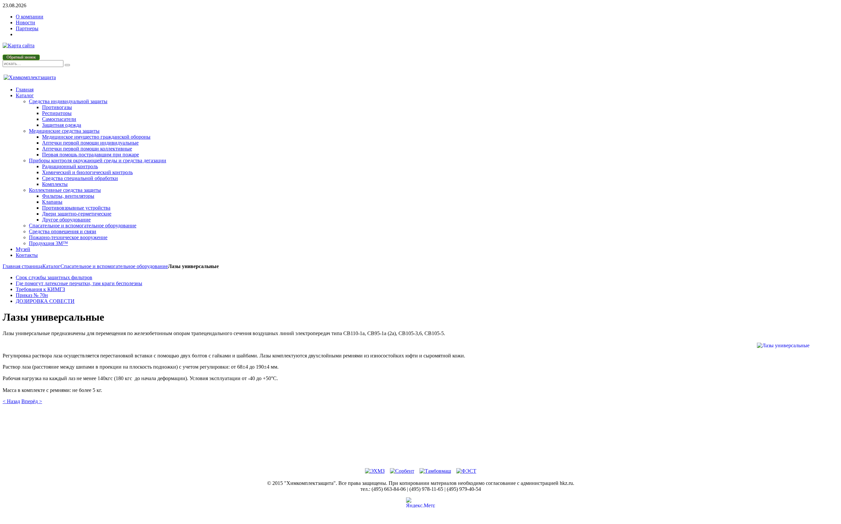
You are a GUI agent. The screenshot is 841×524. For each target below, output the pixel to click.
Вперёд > (31, 401)
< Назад (11, 401)
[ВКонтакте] (413, 413)
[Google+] (413, 443)
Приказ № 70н (32, 295)
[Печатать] (413, 458)
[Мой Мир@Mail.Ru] (428, 443)
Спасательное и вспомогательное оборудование (114, 266)
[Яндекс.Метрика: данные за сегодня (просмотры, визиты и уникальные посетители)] (420, 502)
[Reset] (67, 65)
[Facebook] (428, 413)
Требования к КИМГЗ (40, 289)
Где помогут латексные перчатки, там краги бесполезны (79, 283)
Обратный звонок (21, 57)
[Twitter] (428, 428)
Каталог (51, 266)
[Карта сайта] (18, 45)
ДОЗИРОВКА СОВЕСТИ (45, 301)
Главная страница (22, 266)
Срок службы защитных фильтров (54, 277)
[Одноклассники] (413, 428)
